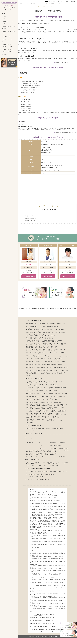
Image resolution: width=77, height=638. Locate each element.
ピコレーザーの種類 (42, 440)
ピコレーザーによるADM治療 (47, 462)
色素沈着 (64, 463)
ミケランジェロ (53, 396)
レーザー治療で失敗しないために (32, 450)
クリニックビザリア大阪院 (31, 416)
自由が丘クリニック (30, 375)
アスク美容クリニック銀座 (60, 332)
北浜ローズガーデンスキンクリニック (50, 410)
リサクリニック (59, 381)
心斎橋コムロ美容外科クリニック (32, 420)
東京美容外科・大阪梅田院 (48, 388)
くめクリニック (54, 399)
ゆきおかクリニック (61, 396)
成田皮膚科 (28, 394)
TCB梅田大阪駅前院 (30, 419)
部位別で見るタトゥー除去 (43, 471)
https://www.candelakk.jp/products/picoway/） (48, 626)
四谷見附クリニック (39, 361)
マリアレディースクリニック (31, 349)
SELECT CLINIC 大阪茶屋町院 (51, 390)
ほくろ (62, 462)
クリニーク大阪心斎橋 (45, 420)
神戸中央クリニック (62, 411)
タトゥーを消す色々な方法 (31, 471)
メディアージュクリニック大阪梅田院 (33, 408)
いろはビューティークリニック (46, 414)
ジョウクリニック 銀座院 (30, 355)
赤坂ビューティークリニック (31, 323)
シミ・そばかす (39, 465)
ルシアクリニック (38, 387)
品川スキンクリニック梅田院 (47, 408)
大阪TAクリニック (51, 401)
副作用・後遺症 (53, 442)
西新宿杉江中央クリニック (45, 337)
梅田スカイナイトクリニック (61, 401)
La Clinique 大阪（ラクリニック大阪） (46, 381)
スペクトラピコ (42, 448)
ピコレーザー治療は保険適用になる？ (57, 445)
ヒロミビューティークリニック (61, 388)
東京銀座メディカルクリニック (49, 343)
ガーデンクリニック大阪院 (31, 401)
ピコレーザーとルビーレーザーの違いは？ (34, 451)
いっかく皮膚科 (29, 411)
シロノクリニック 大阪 (51, 419)
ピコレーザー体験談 (61, 442)
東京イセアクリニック (51, 356)
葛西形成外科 (64, 393)
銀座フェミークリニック (54, 370)
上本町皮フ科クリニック (53, 384)
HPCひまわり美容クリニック (31, 346)
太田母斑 (32, 463)
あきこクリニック (60, 340)
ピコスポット (58, 463)
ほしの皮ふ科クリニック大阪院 (30, 216)
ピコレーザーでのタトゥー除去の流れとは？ (34, 473)
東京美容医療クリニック (30, 367)
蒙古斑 (27, 463)
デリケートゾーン (39, 463)
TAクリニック (46, 344)
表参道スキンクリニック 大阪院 (44, 416)
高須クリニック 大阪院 (30, 399)
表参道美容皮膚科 (64, 370)
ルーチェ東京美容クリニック (58, 358)
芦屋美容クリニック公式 (28, 276)
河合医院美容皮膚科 (42, 401)
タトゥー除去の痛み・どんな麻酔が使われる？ (35, 476)
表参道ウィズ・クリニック (31, 341)
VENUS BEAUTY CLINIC (43, 347)
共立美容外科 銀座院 (56, 341)
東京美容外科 (62, 352)
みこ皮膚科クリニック (40, 404)
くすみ (49, 465)
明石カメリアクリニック (30, 422)
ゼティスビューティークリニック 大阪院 (59, 391)
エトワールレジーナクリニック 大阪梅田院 (34, 390)
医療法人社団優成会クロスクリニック (44, 367)
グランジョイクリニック (40, 419)
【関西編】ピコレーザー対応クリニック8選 (33, 215)
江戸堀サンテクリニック (30, 393)
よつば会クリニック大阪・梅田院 (38, 394)
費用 (51, 440)
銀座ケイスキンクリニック (45, 369)
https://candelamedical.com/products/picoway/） (46, 628)
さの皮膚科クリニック (42, 398)
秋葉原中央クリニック (30, 359)
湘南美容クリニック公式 (67, 276)
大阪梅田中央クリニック (44, 402)
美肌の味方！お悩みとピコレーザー (8, 40)
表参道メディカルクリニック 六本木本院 (33, 343)
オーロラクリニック (30, 350)
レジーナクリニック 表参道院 (44, 373)
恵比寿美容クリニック (41, 353)
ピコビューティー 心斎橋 (56, 402)
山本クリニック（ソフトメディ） (32, 414)
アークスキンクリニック (49, 338)
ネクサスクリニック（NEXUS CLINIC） (33, 332)
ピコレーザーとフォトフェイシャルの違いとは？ (35, 456)
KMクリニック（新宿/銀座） (31, 373)
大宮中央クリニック (30, 361)
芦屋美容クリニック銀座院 (63, 356)
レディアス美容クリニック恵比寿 (59, 349)
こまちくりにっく (45, 417)
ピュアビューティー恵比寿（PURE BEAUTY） (52, 326)
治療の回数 (56, 440)
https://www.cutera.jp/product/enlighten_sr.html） (44, 620)
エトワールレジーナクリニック (52, 352)
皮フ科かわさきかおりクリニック (61, 404)
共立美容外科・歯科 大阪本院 (61, 387)
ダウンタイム (62, 440)
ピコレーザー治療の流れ (64, 450)
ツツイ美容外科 (58, 413)
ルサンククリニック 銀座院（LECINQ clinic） (34, 338)
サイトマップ (4, 54)
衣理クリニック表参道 (56, 369)
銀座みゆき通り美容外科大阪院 (30, 218)
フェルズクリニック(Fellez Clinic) (32, 335)
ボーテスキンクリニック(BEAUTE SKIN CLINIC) (35, 428)
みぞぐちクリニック (50, 394)
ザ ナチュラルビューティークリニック (33, 417)
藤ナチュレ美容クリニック (48, 332)
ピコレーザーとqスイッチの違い (32, 454)
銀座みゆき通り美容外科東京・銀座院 (33, 364)
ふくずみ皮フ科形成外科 (48, 387)
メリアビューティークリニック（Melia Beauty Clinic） (36, 331)
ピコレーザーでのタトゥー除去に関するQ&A (58, 471)
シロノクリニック (38, 344)
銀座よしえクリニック (54, 347)
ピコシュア (41, 442)
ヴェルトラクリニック (55, 385)
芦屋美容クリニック (63, 410)
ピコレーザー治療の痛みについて (50, 451)
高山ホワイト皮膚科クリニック (42, 370)
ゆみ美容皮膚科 (52, 405)
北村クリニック (50, 404)
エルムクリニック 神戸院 (30, 430)
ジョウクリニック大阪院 (30, 405)
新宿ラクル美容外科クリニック (45, 349)
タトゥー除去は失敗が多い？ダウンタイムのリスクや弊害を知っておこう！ (40, 474)
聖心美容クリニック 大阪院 (56, 420)
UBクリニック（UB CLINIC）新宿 (32, 340)
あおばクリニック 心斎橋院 (31, 385)
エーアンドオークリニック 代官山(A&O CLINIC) (58, 331)
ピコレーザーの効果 (30, 440)
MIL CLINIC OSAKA (43, 384)
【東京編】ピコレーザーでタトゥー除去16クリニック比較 (8, 45)
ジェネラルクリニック (30, 370)
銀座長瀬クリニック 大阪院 (30, 220)
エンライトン (41, 445)
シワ (57, 465)
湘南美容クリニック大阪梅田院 (32, 413)
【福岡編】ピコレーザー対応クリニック (8, 32)
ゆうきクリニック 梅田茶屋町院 (54, 398)
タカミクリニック (54, 346)
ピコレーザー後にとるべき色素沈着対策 (47, 454)
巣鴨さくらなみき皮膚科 (30, 353)
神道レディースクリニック (31, 391)
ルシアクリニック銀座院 (61, 343)
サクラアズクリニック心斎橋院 (46, 407)
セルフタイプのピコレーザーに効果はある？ (34, 453)
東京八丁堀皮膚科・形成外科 (31, 347)
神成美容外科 (53, 411)
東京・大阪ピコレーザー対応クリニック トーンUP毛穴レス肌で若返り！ (62, 1)
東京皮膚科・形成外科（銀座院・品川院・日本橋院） (52, 364)
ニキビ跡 (27, 465)
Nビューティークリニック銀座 (57, 344)
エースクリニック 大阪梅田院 (44, 391)
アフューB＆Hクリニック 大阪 (31, 381)
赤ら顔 (66, 462)
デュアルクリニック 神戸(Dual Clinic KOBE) (54, 428)
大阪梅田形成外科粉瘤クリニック (32, 396)
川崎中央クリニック (49, 359)
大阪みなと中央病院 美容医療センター (33, 382)
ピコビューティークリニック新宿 (32, 358)
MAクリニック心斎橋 (55, 417)
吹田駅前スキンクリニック (44, 385)
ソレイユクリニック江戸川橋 (31, 334)
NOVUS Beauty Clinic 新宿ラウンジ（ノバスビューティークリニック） (39, 329)
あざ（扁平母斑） (47, 463)
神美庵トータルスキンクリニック (32, 407)
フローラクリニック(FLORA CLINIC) (48, 340)
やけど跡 (57, 462)
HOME (3, 13)
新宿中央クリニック (49, 361)
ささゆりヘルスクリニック (42, 393)
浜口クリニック (55, 416)
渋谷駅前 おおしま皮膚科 (31, 352)
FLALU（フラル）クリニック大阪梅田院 (33, 388)
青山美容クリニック (61, 323)
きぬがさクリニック (45, 411)
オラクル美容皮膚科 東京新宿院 (44, 341)
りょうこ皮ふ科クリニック (56, 382)
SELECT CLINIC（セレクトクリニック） (45, 355)
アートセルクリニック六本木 (40, 350)
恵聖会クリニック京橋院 (59, 407)
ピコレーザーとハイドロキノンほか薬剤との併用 (55, 456)
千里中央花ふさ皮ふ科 (61, 405)
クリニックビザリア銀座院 (60, 361)
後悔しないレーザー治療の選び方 (51, 453)
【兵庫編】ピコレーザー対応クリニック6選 (8, 27)
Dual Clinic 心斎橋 (43, 413)
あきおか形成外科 (45, 382)
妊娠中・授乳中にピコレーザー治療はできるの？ (59, 448)
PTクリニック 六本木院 (59, 329)
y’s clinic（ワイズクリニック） (32, 384)
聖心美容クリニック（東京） (60, 359)
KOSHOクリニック (44, 396)
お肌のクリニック (41, 352)
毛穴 (53, 465)
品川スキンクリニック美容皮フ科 (32, 372)
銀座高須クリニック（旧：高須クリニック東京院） (35, 356)
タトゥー (33, 465)
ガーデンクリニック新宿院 (57, 373)
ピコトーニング (30, 442)
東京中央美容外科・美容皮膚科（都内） (61, 367)
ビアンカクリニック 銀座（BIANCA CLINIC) (47, 334)
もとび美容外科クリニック (53, 353)
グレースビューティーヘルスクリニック (33, 410)
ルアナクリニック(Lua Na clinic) (32, 337)
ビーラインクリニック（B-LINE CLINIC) (48, 335)
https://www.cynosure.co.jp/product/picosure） (46, 614)
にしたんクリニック (30, 344)
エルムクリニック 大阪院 (31, 398)
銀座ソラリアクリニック (53, 350)
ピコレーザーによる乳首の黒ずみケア (33, 462)
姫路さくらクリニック (30, 404)
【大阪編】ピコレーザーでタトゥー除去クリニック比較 (8, 50)
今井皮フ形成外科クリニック (61, 372)
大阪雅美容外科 (37, 411)
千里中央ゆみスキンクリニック (43, 399)
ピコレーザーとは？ (6, 36)
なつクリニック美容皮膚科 (42, 405)
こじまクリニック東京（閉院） (32, 369)
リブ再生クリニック (30, 387)
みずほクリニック (39, 359)
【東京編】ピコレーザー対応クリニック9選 (8, 17)
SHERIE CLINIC (51, 372)
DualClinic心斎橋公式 (48, 276)
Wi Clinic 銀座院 (44, 372)
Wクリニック (50, 413)
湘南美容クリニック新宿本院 (46, 358)
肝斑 (45, 465)
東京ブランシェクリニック (44, 346)
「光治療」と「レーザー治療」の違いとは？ (49, 450)
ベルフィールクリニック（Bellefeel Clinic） (47, 323)
